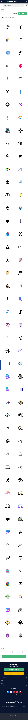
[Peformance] (7, 53)
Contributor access (14, 669)
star (2, 651)
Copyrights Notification (10, 702)
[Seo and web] (20, 169)
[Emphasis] (7, 40)
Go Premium (14, 673)
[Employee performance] (7, 337)
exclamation (15, 651)
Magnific (9, 717)
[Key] (20, 402)
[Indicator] (20, 299)
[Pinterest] (14, 692)
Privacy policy (15, 701)
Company (3, 685)
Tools (2, 680)
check (21, 651)
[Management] (20, 273)
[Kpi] (20, 78)
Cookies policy (22, 701)
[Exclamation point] (20, 27)
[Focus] (7, 78)
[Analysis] (20, 596)
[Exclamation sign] (7, 247)
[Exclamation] (7, 117)
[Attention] (20, 195)
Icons (2, 9)
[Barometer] (7, 195)
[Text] (20, 247)
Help (2, 683)
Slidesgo (19, 717)
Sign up (14, 697)
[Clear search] (20, 5)
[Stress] (7, 27)
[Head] (20, 260)
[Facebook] (8, 692)
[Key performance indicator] (7, 428)
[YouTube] (20, 692)
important (10, 651)
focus (6, 651)
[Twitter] (11, 692)
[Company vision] (7, 130)
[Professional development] (7, 583)
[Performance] (20, 117)
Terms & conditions (7, 701)
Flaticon (14, 717)
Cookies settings (19, 702)
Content (3, 677)
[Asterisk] (20, 66)
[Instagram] (17, 692)
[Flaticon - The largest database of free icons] (12, 1)
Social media (14, 688)
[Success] (20, 493)
